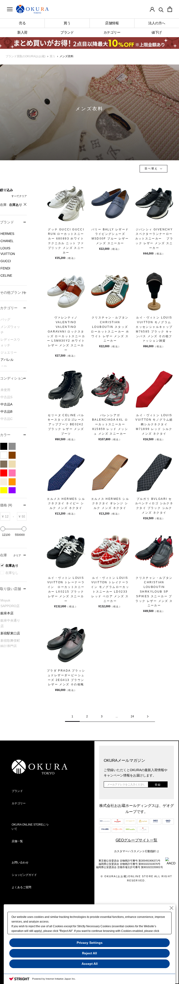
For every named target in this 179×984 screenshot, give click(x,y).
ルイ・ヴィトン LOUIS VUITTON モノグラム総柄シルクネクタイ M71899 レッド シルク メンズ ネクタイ (154, 424)
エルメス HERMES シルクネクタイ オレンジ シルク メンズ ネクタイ (110, 503)
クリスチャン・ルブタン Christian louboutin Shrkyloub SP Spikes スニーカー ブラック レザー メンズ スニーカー (154, 591)
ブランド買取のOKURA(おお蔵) (25, 56)
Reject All (89, 953)
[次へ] (148, 716)
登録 (158, 784)
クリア (17, 555)
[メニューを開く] (10, 9)
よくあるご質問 (21, 887)
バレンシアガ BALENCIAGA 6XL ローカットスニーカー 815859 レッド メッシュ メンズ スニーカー (110, 424)
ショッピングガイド (24, 875)
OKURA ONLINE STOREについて (30, 826)
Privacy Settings (90, 943)
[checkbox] (11, 233)
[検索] (161, 9)
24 (132, 716)
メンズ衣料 (66, 56)
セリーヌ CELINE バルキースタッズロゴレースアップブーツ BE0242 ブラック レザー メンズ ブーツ (66, 424)
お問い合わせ (20, 862)
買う (52, 56)
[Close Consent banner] (171, 908)
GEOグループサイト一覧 (136, 840)
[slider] (2, 528)
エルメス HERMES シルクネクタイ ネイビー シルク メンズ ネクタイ (66, 503)
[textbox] (7, 516)
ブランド (17, 791)
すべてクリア (19, 196)
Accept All (90, 964)
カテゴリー (19, 803)
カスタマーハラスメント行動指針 (135, 851)
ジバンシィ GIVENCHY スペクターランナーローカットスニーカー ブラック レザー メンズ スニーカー (154, 239)
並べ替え (152, 168)
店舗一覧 (17, 841)
